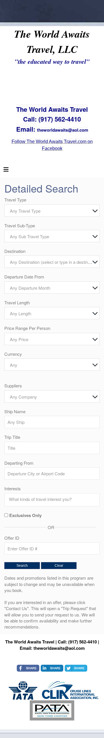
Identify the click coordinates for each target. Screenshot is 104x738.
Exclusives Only (25, 515)
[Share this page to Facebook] (28, 668)
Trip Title (12, 437)
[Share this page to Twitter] (76, 668)
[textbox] (53, 211)
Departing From (19, 463)
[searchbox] (53, 499)
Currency (13, 354)
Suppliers (13, 386)
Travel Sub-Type (19, 225)
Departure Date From (24, 277)
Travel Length (17, 302)
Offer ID (11, 538)
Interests (12, 488)
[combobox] (52, 210)
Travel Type (15, 200)
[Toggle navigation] (6, 170)
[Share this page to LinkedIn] (52, 668)
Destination (14, 251)
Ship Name (14, 411)
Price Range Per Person (27, 328)
